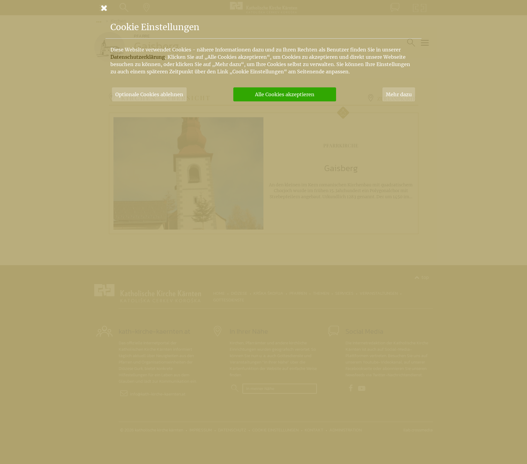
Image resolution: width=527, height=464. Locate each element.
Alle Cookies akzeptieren (284, 94)
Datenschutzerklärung (137, 57)
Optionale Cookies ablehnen (149, 94)
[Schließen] (263, 8)
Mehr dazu (399, 94)
